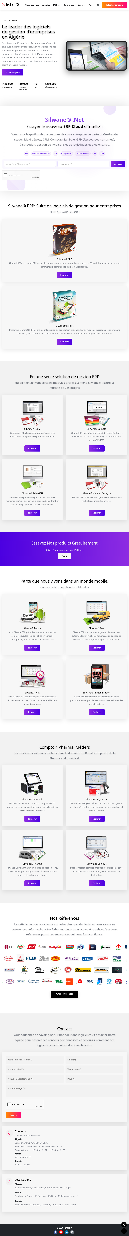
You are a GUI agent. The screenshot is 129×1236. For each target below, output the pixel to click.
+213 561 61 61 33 (56, 1150)
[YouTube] (61, 1232)
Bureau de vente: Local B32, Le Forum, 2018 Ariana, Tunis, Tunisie (45, 1204)
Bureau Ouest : (22, 1150)
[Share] (124, 1224)
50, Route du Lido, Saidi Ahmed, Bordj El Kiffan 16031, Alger (43, 1187)
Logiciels (46, 5)
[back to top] (124, 1231)
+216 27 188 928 (22, 1164)
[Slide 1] (83, 66)
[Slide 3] (92, 66)
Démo (65, 556)
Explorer (64, 275)
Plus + (91, 5)
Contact (81, 5)
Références (68, 5)
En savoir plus (13, 72)
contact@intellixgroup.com (28, 1135)
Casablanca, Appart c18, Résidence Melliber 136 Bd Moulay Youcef (46, 1196)
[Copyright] (72, 1232)
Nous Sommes (32, 5)
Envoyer (118, 164)
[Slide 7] (110, 66)
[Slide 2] (87, 66)
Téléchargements (114, 5)
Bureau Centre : (22, 1142)
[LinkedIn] (67, 1232)
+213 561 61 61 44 (53, 1146)
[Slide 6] (105, 66)
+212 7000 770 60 (23, 1157)
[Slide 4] (96, 66)
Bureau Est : (20, 1146)
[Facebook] (55, 1232)
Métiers (56, 5)
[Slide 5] (101, 66)
